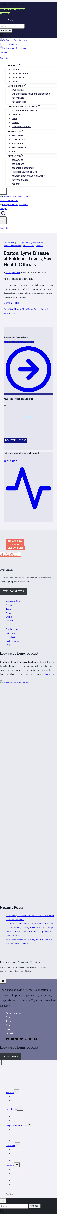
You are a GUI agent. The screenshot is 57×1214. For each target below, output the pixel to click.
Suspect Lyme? (18, 1188)
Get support (18, 164)
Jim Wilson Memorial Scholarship (28, 176)
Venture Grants (20, 180)
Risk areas (17, 143)
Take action (15, 544)
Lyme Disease (34, 309)
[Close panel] (3, 981)
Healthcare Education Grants (23, 1173)
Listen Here (11, 303)
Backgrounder (12, 641)
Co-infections (9, 242)
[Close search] (3, 1200)
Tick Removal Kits (12, 10)
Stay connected (13, 591)
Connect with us (13, 601)
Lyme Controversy (38, 242)
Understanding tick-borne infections (31, 94)
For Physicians (22, 242)
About (9, 605)
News (10, 20)
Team (8, 609)
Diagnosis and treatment (24, 111)
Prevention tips (19, 147)
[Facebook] (2, 555)
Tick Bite (16, 69)
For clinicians (19, 102)
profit (44, 309)
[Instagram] (10, 555)
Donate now (15, 541)
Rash (14, 119)
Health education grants (24, 172)
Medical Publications (12, 246)
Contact (9, 621)
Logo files (35, 962)
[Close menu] (1, 1062)
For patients (18, 98)
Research (39, 246)
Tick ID (15, 81)
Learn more (50, 674)
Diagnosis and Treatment (16, 1125)
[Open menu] (3, 220)
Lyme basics (18, 90)
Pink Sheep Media (22, 971)
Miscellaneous (28, 246)
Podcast (16, 184)
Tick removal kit (20, 73)
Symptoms (17, 115)
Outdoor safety (20, 139)
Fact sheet (10, 637)
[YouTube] (15, 555)
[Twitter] (6, 555)
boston (17, 309)
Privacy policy (24, 962)
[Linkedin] (19, 555)
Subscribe (10, 1087)
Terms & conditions (8, 962)
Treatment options (21, 127)
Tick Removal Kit (19, 1096)
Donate (5, 14)
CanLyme (10, 1069)
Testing (15, 123)
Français (4, 58)
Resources (17, 160)
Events (9, 617)
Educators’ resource (23, 168)
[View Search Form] (3, 214)
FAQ (8, 645)
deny (24, 309)
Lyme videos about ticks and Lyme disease (29, 1184)
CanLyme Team (13, 272)
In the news (11, 633)
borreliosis (9, 309)
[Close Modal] (5, 404)
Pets (14, 151)
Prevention (17, 135)
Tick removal (18, 77)
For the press (12, 629)
